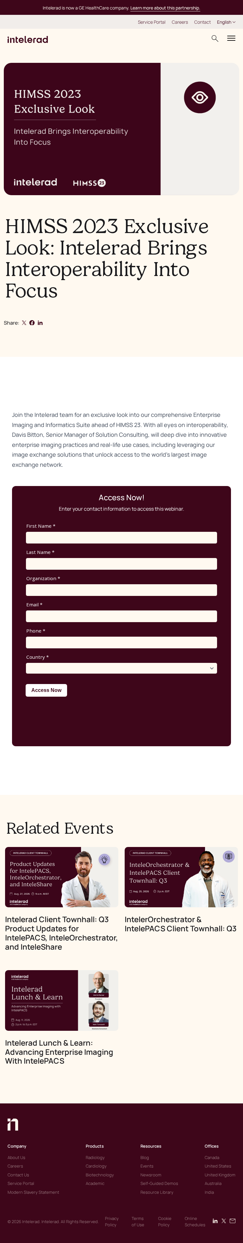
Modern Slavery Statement (33, 1192)
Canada (212, 1157)
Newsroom (150, 1175)
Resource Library (156, 1192)
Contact (202, 22)
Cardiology (96, 1166)
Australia (213, 1183)
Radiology (95, 1157)
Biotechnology (100, 1175)
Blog (144, 1157)
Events (146, 1166)
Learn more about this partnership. (165, 8)
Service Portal (151, 22)
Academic (95, 1183)
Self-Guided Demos (159, 1183)
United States (218, 1166)
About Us (16, 1157)
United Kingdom (220, 1175)
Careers (180, 22)
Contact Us (18, 1175)
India (209, 1192)
